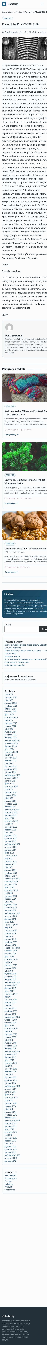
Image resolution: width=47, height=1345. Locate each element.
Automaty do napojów (14, 665)
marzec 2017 (10, 1002)
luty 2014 (8, 1109)
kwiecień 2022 (10, 827)
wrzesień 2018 (10, 951)
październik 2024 (12, 740)
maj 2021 (8, 858)
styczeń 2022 (10, 835)
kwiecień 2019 (10, 930)
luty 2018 (8, 971)
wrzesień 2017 (10, 985)
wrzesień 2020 (11, 881)
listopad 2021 (10, 841)
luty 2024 (8, 763)
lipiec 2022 (9, 818)
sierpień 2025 (10, 711)
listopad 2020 (10, 876)
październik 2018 (12, 948)
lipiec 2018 (9, 956)
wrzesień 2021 (10, 847)
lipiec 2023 (9, 783)
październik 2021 (12, 844)
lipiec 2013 (9, 1129)
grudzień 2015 (10, 1046)
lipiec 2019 (9, 922)
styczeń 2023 (10, 801)
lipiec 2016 (9, 1025)
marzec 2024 (10, 760)
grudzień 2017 (10, 976)
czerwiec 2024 (11, 752)
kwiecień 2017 (10, 999)
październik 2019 (12, 913)
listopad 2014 (10, 1083)
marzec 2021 (10, 864)
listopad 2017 (10, 979)
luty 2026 (8, 700)
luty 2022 (8, 832)
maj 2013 (8, 1135)
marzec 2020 (10, 899)
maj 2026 (8, 694)
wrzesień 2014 (11, 1089)
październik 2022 (12, 809)
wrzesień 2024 (11, 743)
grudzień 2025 (10, 706)
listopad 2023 (10, 772)
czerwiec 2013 (10, 1132)
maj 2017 (8, 997)
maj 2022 (8, 824)
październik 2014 (12, 1086)
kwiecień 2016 (10, 1034)
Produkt (7, 19)
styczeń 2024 (10, 766)
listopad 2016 (10, 1014)
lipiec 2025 (9, 714)
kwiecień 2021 (10, 861)
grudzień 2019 (10, 907)
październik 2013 (12, 1120)
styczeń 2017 (10, 1008)
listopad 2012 (10, 1152)
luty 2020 (8, 902)
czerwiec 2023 (11, 786)
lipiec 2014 (9, 1094)
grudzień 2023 (10, 769)
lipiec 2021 (9, 853)
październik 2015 (12, 1051)
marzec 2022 (10, 830)
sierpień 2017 (10, 988)
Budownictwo (10, 1178)
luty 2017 (8, 1005)
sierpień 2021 (10, 850)
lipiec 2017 (9, 991)
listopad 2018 (10, 945)
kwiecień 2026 (10, 697)
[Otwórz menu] (42, 3)
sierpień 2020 (10, 884)
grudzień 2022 (10, 804)
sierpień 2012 (10, 1161)
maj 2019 (8, 927)
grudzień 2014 (10, 1080)
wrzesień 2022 (11, 812)
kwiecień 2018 (10, 965)
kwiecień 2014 (10, 1103)
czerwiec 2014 (11, 1097)
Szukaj (7, 624)
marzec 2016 (10, 1037)
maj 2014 (8, 1100)
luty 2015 (8, 1074)
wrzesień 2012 (10, 1158)
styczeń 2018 (10, 974)
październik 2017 (12, 982)
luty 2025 (8, 729)
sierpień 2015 (10, 1057)
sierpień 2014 (10, 1092)
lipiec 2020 (9, 887)
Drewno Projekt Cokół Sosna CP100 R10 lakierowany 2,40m (24, 481)
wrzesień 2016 (10, 1020)
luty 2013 (8, 1143)
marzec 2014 (10, 1106)
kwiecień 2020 (10, 896)
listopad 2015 (10, 1048)
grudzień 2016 (10, 1011)
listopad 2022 (10, 807)
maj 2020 (8, 893)
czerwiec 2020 (11, 890)
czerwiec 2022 (11, 821)
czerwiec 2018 (11, 959)
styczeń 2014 (10, 1112)
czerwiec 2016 (11, 1028)
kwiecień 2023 (10, 792)
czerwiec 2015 (10, 1063)
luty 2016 (8, 1040)
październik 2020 (12, 879)
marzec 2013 (10, 1141)
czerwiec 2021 (10, 855)
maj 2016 (8, 1031)
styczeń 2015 (10, 1077)
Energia (7, 1181)
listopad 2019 (10, 910)
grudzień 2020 (10, 873)
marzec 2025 (10, 726)
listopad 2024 (10, 737)
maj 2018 (8, 962)
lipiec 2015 (9, 1060)
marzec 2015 (10, 1071)
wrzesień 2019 (10, 916)
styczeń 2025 (10, 732)
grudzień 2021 (10, 838)
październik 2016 (12, 1017)
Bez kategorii (10, 1175)
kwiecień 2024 (10, 758)
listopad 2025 (10, 709)
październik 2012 (12, 1155)
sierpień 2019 (10, 919)
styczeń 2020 (10, 904)
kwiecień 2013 (10, 1138)
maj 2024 (8, 755)
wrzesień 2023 (11, 778)
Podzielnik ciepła (12, 656)
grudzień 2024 (11, 735)
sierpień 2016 (10, 1022)
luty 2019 (8, 936)
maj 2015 (8, 1066)
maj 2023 (8, 789)
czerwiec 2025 (11, 717)
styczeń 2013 (10, 1146)
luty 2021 (8, 867)
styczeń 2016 (10, 1043)
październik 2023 (12, 775)
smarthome (9, 1190)
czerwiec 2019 (11, 925)
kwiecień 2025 (10, 723)
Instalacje (8, 1184)
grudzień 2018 (10, 942)
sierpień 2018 (10, 953)
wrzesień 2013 (10, 1123)
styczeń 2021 (10, 870)
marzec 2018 (10, 968)
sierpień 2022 (10, 815)
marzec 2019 (10, 933)
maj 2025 (8, 720)
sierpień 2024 (10, 746)
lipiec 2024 (9, 749)
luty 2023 (8, 798)
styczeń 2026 (10, 703)
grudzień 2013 (10, 1115)
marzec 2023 (10, 795)
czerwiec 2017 (11, 994)
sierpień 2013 (10, 1126)
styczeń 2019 (10, 939)
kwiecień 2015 (10, 1069)
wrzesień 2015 (10, 1054)
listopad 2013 (10, 1118)
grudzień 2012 (10, 1149)
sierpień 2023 (10, 781)
